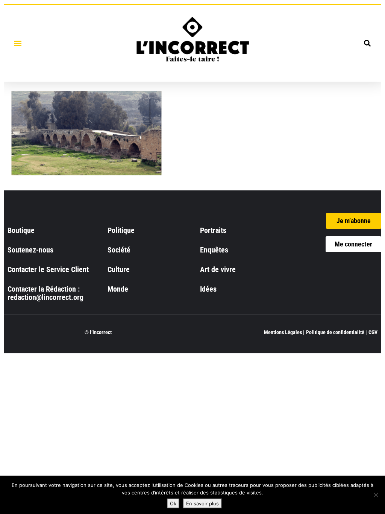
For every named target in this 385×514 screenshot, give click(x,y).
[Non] (375, 495)
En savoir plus (202, 503)
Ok (173, 503)
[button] (17, 43)
